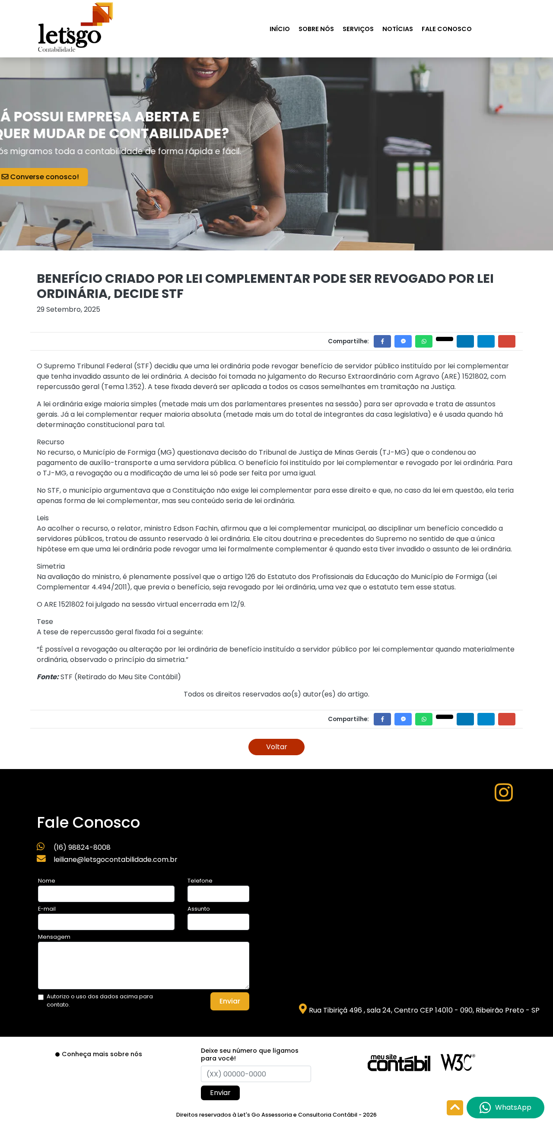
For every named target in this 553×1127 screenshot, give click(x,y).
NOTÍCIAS (397, 29)
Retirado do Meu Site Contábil (127, 677)
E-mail (47, 908)
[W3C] (458, 1062)
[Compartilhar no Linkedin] (465, 341)
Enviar (229, 1001)
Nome (46, 880)
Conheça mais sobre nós (102, 1054)
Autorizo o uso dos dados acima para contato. (100, 1000)
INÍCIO (280, 29)
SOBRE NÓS (316, 29)
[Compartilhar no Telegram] (486, 341)
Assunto (199, 908)
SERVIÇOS (358, 29)
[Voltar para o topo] (455, 1109)
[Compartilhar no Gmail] (506, 341)
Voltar (276, 747)
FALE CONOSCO (447, 29)
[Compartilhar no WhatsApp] (423, 341)
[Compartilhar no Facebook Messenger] (403, 341)
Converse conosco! (81, 177)
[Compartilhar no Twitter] (444, 339)
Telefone (200, 880)
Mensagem (54, 936)
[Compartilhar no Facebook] (382, 341)
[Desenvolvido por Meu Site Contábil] (399, 1062)
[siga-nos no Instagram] (504, 798)
